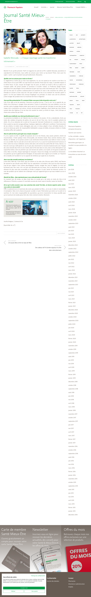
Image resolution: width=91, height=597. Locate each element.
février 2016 (71, 471)
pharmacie (81, 84)
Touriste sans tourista (74, 133)
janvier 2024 (72, 212)
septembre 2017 (73, 421)
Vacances (72, 104)
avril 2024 (71, 205)
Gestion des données (70, 1)
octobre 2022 (72, 248)
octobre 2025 (72, 177)
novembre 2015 (72, 479)
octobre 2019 (72, 349)
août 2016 (71, 457)
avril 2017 (71, 432)
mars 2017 (71, 435)
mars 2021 (71, 299)
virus (71, 108)
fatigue (83, 59)
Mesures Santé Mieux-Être (65, 7)
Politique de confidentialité (38, 575)
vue (77, 112)
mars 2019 (71, 371)
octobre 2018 (72, 385)
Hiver (78, 71)
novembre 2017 (72, 414)
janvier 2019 (72, 378)
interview (62, 233)
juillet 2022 (71, 256)
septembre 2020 (73, 320)
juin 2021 (71, 288)
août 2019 (71, 356)
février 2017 (71, 439)
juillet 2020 (71, 324)
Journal (52, 7)
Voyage (71, 112)
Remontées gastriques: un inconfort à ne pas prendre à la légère (77, 145)
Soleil (77, 100)
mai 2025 (71, 184)
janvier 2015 (71, 511)
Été (81, 112)
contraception (73, 55)
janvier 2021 (72, 306)
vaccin (78, 104)
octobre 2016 (72, 450)
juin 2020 (71, 328)
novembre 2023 (73, 216)
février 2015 (71, 507)
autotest (72, 43)
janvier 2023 (72, 241)
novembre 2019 (72, 345)
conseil (78, 51)
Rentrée (79, 92)
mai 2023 (71, 234)
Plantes (71, 88)
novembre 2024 (73, 194)
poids (77, 88)
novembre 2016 (72, 446)
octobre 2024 (72, 198)
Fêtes (71, 67)
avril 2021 (71, 295)
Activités (43, 7)
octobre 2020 (72, 317)
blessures (72, 47)
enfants (76, 59)
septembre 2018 (73, 389)
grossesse (72, 71)
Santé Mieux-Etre (73, 96)
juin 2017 (71, 425)
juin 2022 (71, 259)
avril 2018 (71, 403)
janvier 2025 (72, 191)
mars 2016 (71, 468)
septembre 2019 (73, 353)
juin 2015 (71, 493)
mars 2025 (71, 187)
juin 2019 (71, 360)
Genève (76, 67)
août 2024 (71, 202)
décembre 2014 (72, 515)
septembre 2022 (73, 252)
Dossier (52, 17)
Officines (79, 1)
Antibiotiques (82, 39)
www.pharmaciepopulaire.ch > (11, 1)
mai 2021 (71, 292)
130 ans (71, 35)
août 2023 (71, 227)
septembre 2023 (73, 223)
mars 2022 (71, 270)
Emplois (70, 587)
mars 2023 (71, 238)
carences (79, 47)
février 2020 (72, 338)
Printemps (72, 92)
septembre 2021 (73, 284)
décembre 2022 (73, 245)
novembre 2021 (72, 281)
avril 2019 (71, 367)
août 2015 (71, 489)
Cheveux (71, 51)
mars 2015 (71, 504)
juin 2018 (71, 396)
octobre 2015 (72, 482)
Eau (70, 59)
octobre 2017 (72, 417)
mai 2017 (71, 428)
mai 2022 (71, 263)
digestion (82, 55)
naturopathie (79, 80)
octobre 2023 (72, 220)
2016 (77, 35)
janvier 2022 (72, 274)
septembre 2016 (73, 453)
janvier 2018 (72, 410)
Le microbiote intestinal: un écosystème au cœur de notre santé (77, 154)
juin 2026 (71, 169)
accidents (83, 35)
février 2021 (71, 302)
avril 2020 (71, 331)
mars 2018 (71, 407)
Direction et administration (76, 584)
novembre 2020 (73, 313)
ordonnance (73, 84)
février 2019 (71, 374)
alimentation (73, 39)
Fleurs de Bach (73, 63)
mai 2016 (71, 464)
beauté (78, 43)
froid (80, 63)
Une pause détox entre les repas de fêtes (19, 243)
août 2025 (71, 180)
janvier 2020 (72, 342)
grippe (82, 67)
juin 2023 (71, 230)
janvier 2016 (72, 475)
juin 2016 (71, 461)
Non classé (25, 66)
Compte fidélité (80, 7)
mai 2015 (71, 497)
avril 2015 (71, 500)
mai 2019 (71, 363)
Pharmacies (71, 581)
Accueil (36, 7)
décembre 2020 (73, 310)
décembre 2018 (72, 381)
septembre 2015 (73, 486)
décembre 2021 (72, 277)
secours (82, 96)
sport (83, 100)
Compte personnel (59, 1)
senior (71, 100)
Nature (71, 80)
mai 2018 (71, 399)
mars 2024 (71, 209)
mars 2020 (71, 335)
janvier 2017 (71, 443)
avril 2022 (71, 266)
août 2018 (71, 392)
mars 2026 (71, 173)
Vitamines (77, 108)
